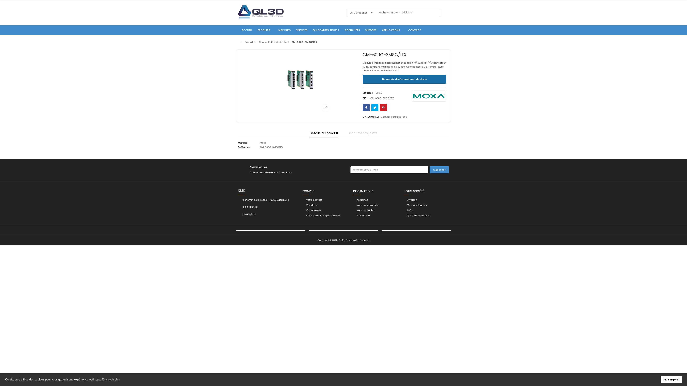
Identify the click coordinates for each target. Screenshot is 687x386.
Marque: (368, 93)
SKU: (365, 98)
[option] (300, 82)
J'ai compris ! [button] (671, 379)
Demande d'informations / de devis (404, 79)
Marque (242, 143)
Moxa (379, 93)
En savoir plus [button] (111, 379)
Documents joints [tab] (363, 133)
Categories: (371, 116)
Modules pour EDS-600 (394, 116)
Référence (244, 147)
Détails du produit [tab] (324, 133)
